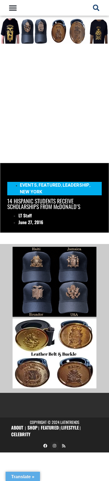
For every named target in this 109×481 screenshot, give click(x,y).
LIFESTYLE (70, 427)
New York (31, 191)
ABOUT (17, 427)
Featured (50, 185)
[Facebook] (45, 446)
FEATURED (50, 427)
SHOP (32, 427)
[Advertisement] (54, 102)
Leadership (76, 185)
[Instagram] (54, 446)
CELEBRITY (20, 434)
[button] (13, 7)
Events (28, 185)
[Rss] (64, 446)
